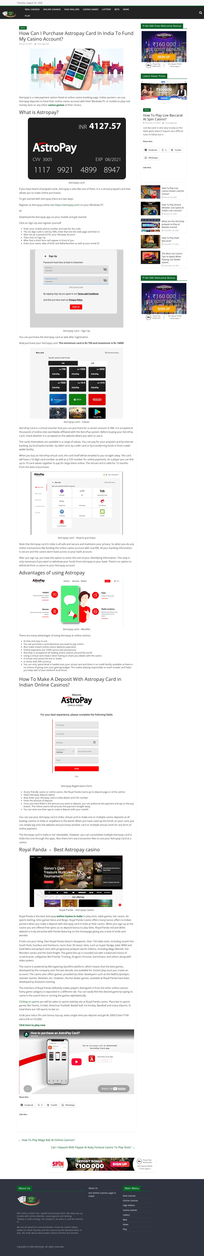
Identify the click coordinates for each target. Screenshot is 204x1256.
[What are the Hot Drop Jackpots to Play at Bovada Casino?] (150, 219)
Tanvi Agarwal (43, 44)
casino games (56, 105)
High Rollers (71, 9)
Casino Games (90, 9)
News (126, 9)
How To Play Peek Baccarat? (170, 239)
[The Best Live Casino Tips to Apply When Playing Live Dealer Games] (150, 252)
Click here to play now (32, 1025)
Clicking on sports (29, 1001)
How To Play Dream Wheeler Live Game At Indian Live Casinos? (173, 207)
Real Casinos (32, 9)
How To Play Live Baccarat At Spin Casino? (163, 117)
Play (27, 15)
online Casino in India (70, 916)
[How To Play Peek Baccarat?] (150, 236)
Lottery (106, 9)
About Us (93, 1188)
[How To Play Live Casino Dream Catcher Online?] (150, 186)
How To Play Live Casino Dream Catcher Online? (173, 191)
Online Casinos (52, 9)
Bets (117, 9)
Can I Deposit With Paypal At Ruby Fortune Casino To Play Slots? (93, 1147)
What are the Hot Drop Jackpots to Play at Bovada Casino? (173, 224)
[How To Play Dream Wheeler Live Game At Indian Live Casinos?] (150, 203)
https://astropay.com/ (67, 205)
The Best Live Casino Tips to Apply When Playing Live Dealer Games (172, 258)
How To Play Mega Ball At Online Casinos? (46, 1140)
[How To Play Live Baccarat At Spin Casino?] (164, 82)
